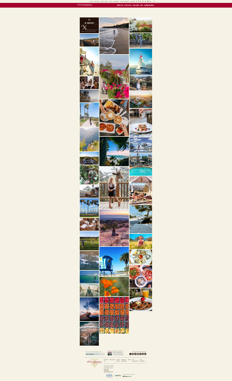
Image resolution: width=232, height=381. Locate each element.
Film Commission (124, 1)
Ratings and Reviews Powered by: (129, 374)
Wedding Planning (123, 360)
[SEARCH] (154, 1)
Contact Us (106, 360)
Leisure (91, 1)
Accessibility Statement (108, 371)
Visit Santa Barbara (84, 5)
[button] (120, 5)
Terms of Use (106, 370)
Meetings (97, 1)
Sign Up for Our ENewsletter (93, 351)
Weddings (116, 1)
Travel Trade (104, 1)
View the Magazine (118, 354)
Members (132, 1)
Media (110, 1)
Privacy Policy (106, 369)
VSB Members (142, 360)
